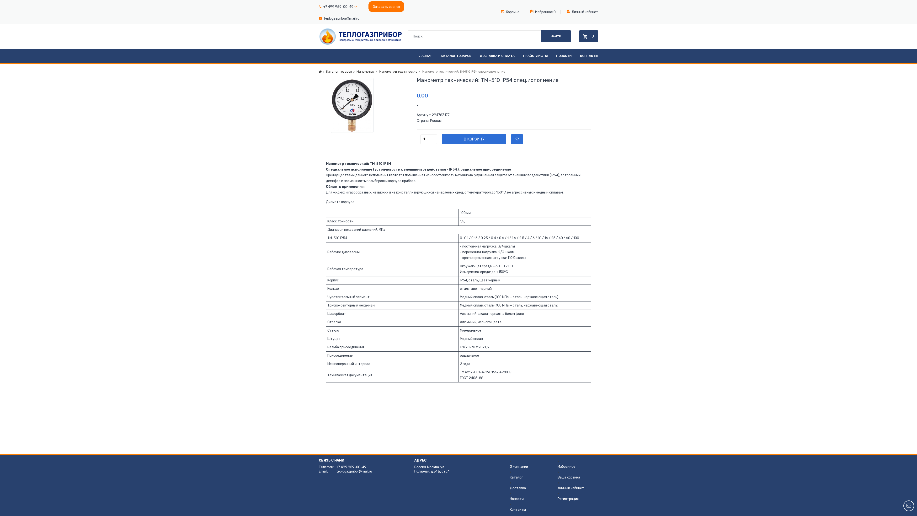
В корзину (474, 139)
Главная (424, 56)
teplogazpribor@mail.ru (341, 18)
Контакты (589, 56)
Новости (564, 56)
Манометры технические (398, 71)
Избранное (543, 12)
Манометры (365, 71)
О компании (519, 467)
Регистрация (568, 499)
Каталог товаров (456, 56)
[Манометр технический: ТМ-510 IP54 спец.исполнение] (368, 105)
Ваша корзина (569, 477)
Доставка (518, 488)
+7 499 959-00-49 (338, 7)
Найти (556, 36)
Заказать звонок (386, 7)
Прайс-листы (535, 56)
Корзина (512, 12)
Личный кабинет (584, 12)
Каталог (516, 477)
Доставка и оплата (497, 56)
